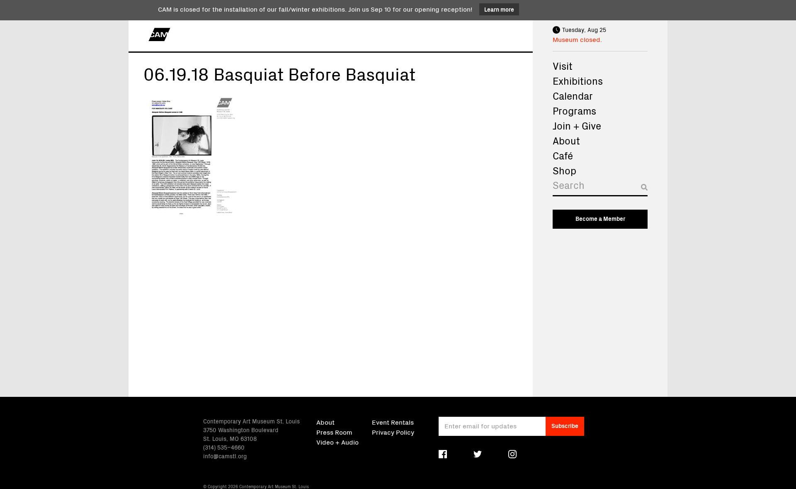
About (566, 140)
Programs (574, 110)
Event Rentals (393, 421)
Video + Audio (337, 441)
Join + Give (577, 125)
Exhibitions (578, 80)
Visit (563, 66)
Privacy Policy (393, 431)
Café (563, 155)
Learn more (499, 9)
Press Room (334, 431)
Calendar (573, 95)
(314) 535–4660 (224, 447)
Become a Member (600, 218)
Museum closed (576, 39)
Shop (564, 170)
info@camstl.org (225, 456)
